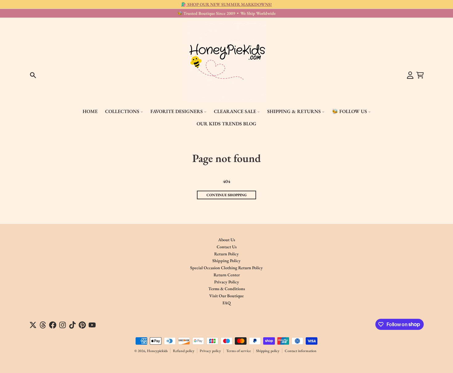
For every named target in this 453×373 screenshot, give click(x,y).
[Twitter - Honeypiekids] (33, 325)
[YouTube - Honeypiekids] (92, 325)
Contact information (300, 350)
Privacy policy (210, 350)
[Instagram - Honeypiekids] (62, 325)
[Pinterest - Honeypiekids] (82, 325)
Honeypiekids (157, 350)
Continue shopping (226, 195)
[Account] (410, 75)
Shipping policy (268, 350)
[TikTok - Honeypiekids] (72, 325)
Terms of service (238, 350)
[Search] (33, 75)
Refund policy (183, 350)
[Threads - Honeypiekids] (43, 325)
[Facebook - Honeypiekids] (52, 325)
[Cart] (420, 75)
